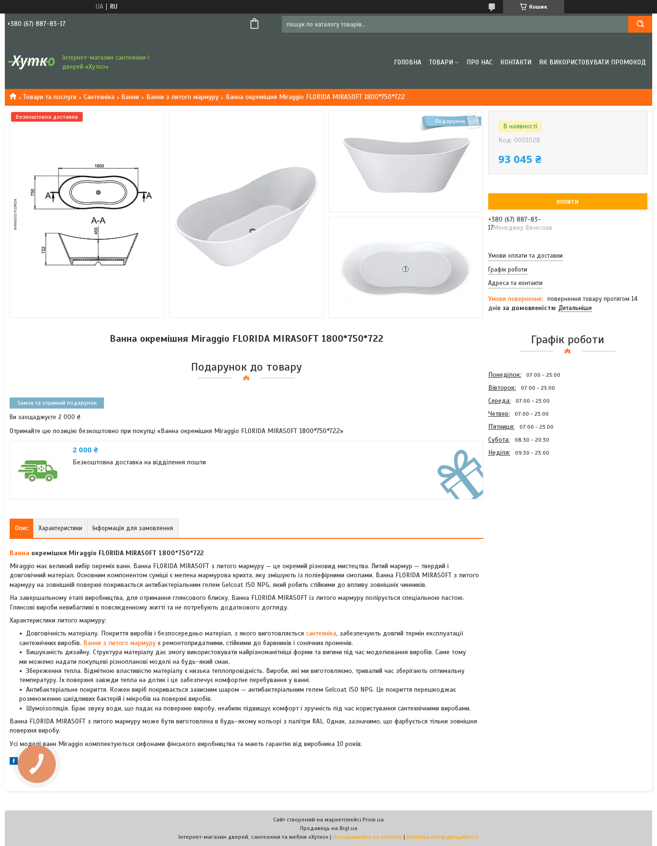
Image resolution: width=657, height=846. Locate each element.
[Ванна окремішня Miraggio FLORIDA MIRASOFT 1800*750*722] (522, 510)
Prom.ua (373, 819)
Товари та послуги (49, 97)
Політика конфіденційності (442, 837)
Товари (441, 62)
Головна (407, 62)
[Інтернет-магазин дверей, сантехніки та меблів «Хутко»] (31, 62)
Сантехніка (99, 97)
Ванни (130, 97)
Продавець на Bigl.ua (328, 828)
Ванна (19, 553)
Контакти (515, 62)
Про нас (480, 62)
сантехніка (321, 633)
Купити (567, 202)
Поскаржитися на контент (367, 837)
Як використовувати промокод (592, 62)
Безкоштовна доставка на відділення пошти (139, 462)
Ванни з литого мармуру (182, 97)
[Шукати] (640, 24)
